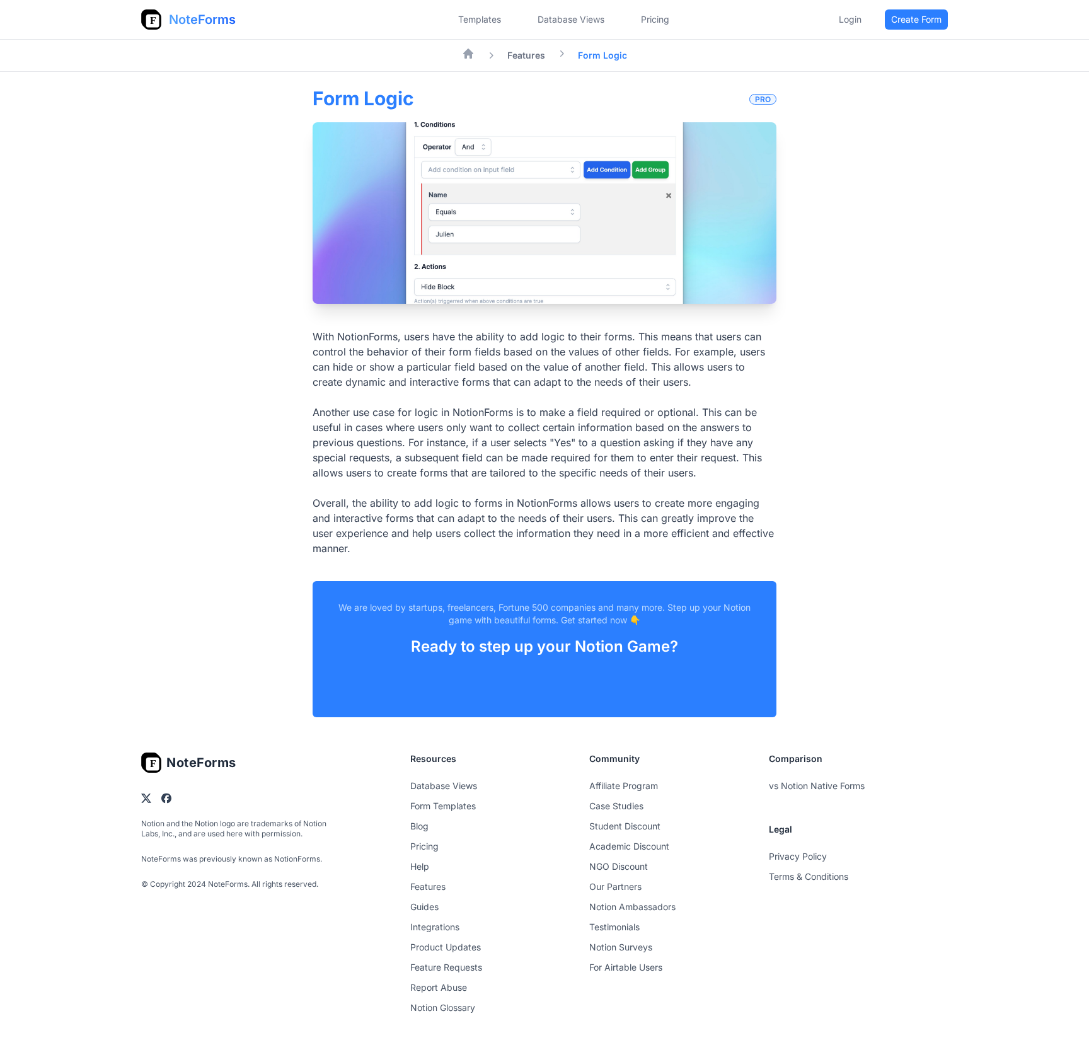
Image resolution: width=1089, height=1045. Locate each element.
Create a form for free (544, 686)
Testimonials (614, 926)
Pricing (424, 846)
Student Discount (624, 826)
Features (526, 55)
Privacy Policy (798, 856)
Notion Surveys (620, 947)
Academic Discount (629, 846)
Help (419, 866)
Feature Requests (446, 967)
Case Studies (616, 805)
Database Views (571, 19)
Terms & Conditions (808, 876)
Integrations (434, 926)
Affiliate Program (623, 785)
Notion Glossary (442, 1007)
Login (850, 19)
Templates (479, 19)
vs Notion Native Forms (817, 785)
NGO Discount (618, 866)
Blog (419, 826)
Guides (424, 906)
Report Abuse (438, 987)
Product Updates (445, 947)
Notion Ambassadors (632, 906)
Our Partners (615, 886)
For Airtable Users (625, 967)
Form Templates (443, 805)
